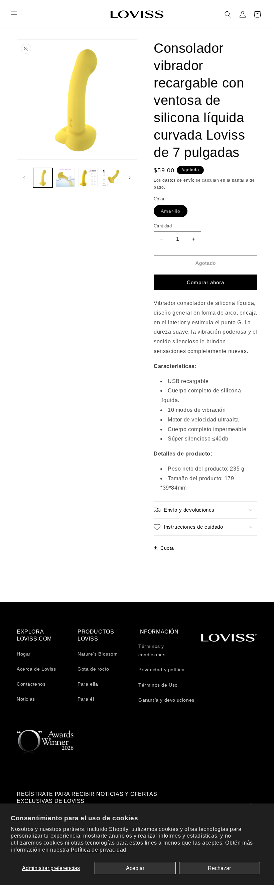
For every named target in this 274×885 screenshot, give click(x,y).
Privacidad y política (161, 669)
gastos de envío (178, 180)
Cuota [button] (167, 548)
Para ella (88, 684)
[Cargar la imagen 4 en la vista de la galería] (110, 177)
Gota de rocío (93, 669)
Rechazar (219, 868)
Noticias (26, 699)
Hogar (24, 654)
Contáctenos (31, 684)
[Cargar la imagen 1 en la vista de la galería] (42, 177)
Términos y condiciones (152, 650)
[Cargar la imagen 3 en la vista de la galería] (88, 177)
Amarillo (174, 212)
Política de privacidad (98, 850)
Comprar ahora (205, 282)
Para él (86, 699)
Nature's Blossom (98, 654)
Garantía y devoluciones (166, 700)
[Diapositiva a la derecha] (129, 177)
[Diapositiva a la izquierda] (24, 177)
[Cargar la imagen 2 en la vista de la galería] (65, 177)
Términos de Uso (158, 685)
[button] (14, 14)
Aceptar (135, 868)
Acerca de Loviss (36, 669)
